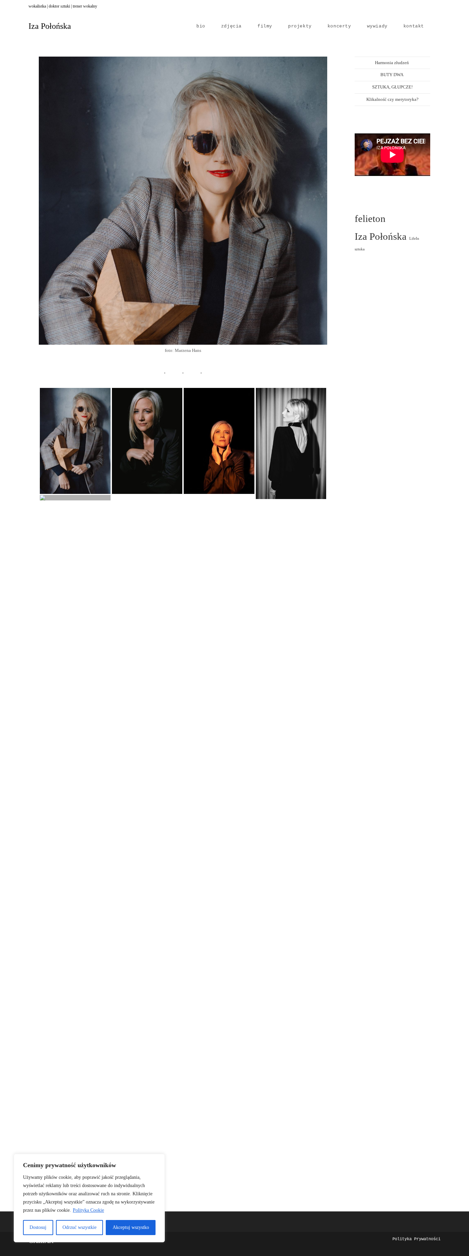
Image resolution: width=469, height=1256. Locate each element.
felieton (370, 218)
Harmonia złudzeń (392, 62)
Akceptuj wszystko (131, 1227)
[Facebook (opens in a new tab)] (416, 6)
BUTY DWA (392, 74)
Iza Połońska (49, 26)
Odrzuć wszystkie (79, 1227)
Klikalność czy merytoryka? (392, 99)
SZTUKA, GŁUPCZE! (392, 87)
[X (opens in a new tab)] (408, 6)
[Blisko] (157, 1160)
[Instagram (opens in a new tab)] (423, 6)
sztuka (360, 249)
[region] (89, 1198)
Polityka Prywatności (416, 1239)
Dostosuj (38, 1227)
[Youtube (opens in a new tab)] (431, 6)
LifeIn (414, 238)
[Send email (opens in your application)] (438, 6)
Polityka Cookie (88, 1210)
